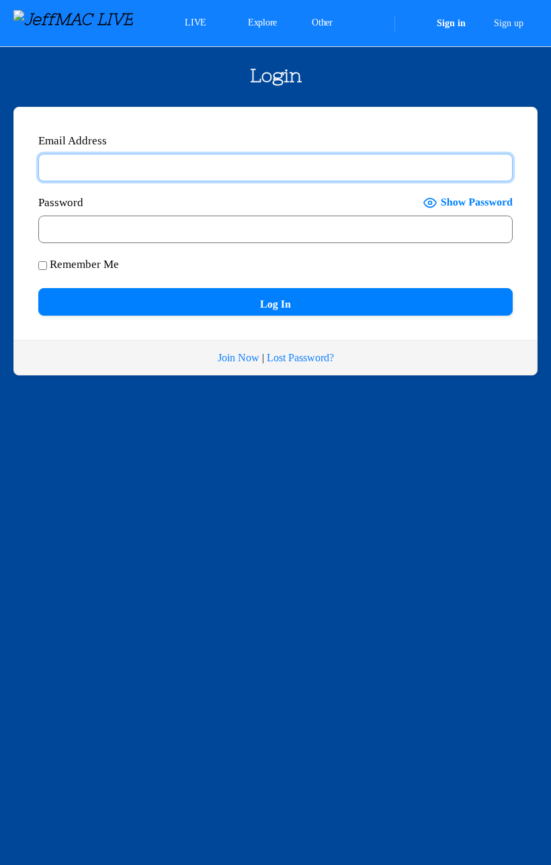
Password (60, 202)
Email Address (72, 140)
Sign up (508, 23)
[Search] (375, 23)
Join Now (238, 357)
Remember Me (83, 264)
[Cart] (414, 23)
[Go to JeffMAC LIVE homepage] (73, 22)
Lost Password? (300, 357)
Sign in (451, 23)
